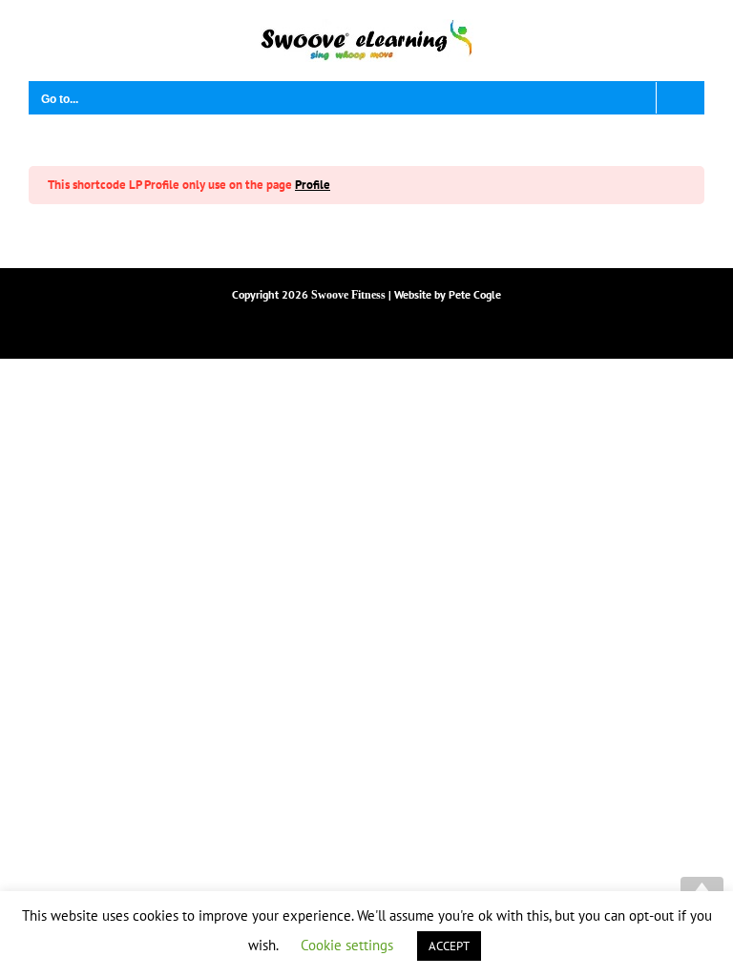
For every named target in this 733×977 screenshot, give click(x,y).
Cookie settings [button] (347, 945)
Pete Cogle (475, 294)
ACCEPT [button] (449, 946)
